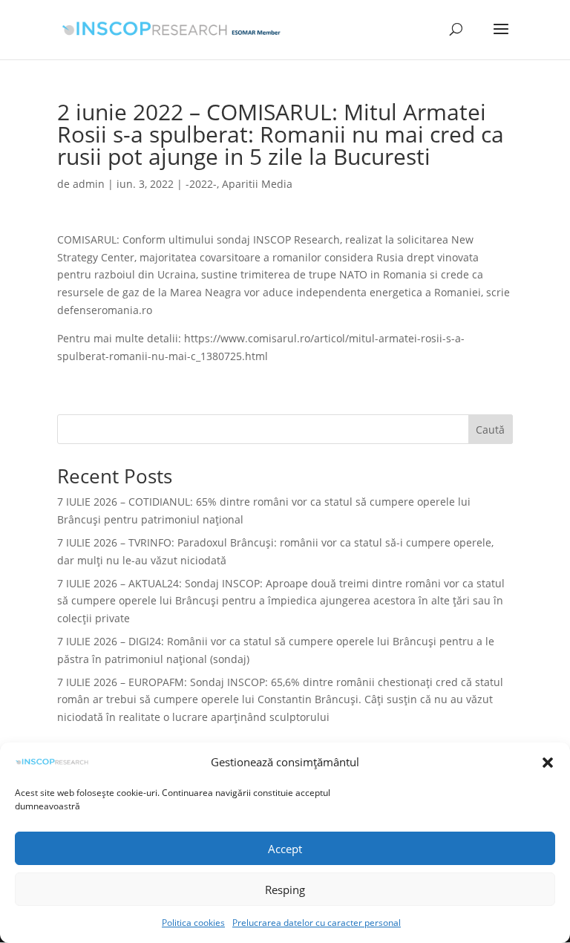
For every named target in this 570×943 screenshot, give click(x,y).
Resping (285, 889)
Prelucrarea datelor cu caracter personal (316, 922)
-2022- (201, 184)
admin (89, 184)
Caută (490, 429)
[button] (547, 762)
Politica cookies (193, 922)
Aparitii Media (257, 184)
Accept (285, 848)
